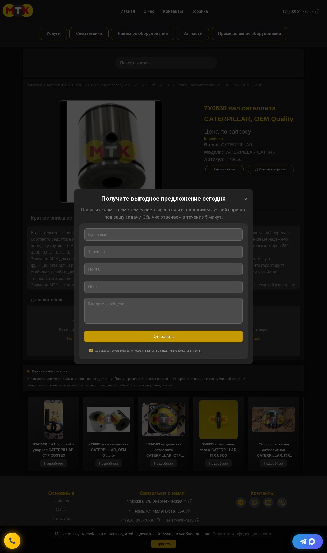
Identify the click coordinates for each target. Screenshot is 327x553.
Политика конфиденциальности (181, 350)
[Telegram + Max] (307, 541)
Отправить (164, 336)
